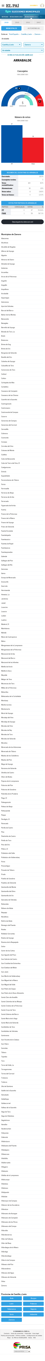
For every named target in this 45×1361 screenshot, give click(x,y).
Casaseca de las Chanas (9, 395)
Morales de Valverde (8, 739)
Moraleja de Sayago (8, 722)
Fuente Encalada (7, 531)
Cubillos (4, 455)
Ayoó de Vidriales (7, 306)
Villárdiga (4, 1252)
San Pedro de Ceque (8, 989)
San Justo (4, 972)
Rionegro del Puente (8, 925)
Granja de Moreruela (8, 578)
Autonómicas (34, 28)
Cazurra (4, 416)
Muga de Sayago (7, 764)
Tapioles (4, 1057)
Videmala (4, 1137)
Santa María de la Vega (9, 1018)
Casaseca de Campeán (9, 391)
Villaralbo (4, 1230)
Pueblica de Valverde (8, 883)
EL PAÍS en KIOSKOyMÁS (19, 1338)
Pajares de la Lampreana (10, 781)
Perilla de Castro (7, 828)
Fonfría (3, 510)
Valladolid (33, 1314)
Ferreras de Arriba (7, 497)
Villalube (4, 1197)
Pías (2, 832)
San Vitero (5, 1044)
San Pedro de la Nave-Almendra (12, 993)
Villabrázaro (5, 1141)
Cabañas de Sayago (8, 361)
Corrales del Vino (7, 446)
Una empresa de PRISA (22, 1345)
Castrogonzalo (6, 404)
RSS (34, 1338)
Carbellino (4, 387)
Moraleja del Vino (7, 717)
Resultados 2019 (31, 17)
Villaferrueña (5, 1163)
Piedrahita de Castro (8, 836)
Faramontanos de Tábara (10, 480)
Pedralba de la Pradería (9, 794)
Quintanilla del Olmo (8, 891)
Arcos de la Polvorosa (8, 277)
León (12, 1304)
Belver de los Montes (8, 315)
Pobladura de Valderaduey (10, 857)
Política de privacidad (7, 1335)
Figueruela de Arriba (8, 505)
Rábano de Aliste (7, 908)
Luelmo (3, 620)
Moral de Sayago (7, 713)
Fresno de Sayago (7, 522)
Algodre (4, 255)
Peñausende (5, 811)
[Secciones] (3, 5)
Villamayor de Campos (9, 1201)
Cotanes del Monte (7, 450)
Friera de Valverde (7, 527)
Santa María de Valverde (9, 1023)
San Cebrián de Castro (9, 959)
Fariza (3, 484)
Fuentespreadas (6, 552)
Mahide (3, 633)
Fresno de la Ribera (8, 518)
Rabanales (5, 904)
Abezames (5, 238)
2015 (17, 22)
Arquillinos (5, 289)
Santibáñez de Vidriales (9, 1031)
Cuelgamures (6, 467)
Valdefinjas (5, 1099)
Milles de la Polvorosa (8, 688)
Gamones (4, 569)
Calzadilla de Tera (7, 366)
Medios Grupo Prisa (22, 1351)
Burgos (33, 1298)
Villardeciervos (6, 1235)
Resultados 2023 (16, 17)
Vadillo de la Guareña (8, 1091)
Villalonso (4, 1188)
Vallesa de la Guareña (8, 1108)
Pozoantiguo (5, 866)
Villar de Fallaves (7, 1239)
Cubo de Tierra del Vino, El (10, 463)
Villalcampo (5, 1180)
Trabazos (4, 1078)
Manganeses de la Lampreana (11, 645)
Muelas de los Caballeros (10, 756)
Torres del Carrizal (7, 1074)
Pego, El (4, 798)
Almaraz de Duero (7, 260)
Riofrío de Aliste (6, 921)
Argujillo (4, 285)
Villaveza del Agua (7, 1273)
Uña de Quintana (7, 1086)
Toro (2, 1061)
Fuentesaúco (5, 539)
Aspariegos (5, 298)
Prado (3, 874)
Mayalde (4, 675)
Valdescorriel (5, 1103)
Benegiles (4, 323)
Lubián (3, 616)
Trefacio (4, 1082)
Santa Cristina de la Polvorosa (11, 1006)
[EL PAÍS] (12, 5)
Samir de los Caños (8, 951)
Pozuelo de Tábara (7, 870)
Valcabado (5, 1095)
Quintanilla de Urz (7, 896)
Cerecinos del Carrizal (9, 425)
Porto (3, 862)
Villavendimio (6, 1269)
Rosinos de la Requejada (9, 942)
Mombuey (4, 701)
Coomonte (4, 438)
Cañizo (3, 378)
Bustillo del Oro (6, 357)
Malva (3, 641)
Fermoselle (5, 489)
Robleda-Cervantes (8, 934)
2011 (28, 22)
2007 (39, 22)
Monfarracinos (6, 705)
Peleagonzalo (6, 802)
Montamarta (5, 709)
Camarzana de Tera (8, 370)
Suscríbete (34, 5)
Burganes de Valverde (9, 353)
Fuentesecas (5, 548)
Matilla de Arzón (6, 667)
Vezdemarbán (6, 1129)
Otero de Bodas (6, 777)
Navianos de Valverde (8, 768)
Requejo (4, 912)
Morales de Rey (6, 730)
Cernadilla (4, 429)
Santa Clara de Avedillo (9, 997)
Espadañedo (5, 476)
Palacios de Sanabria (8, 790)
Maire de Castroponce (9, 637)
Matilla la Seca (6, 671)
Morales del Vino (7, 726)
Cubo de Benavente (8, 459)
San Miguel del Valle (8, 985)
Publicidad (28, 1333)
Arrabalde (4, 294)
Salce (3, 946)
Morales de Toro (7, 734)
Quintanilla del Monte (8, 887)
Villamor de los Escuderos (10, 1205)
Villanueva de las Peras (9, 1222)
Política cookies (20, 1335)
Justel (3, 603)
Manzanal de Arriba (8, 654)
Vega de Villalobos (7, 1116)
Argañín (4, 281)
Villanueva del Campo (8, 1226)
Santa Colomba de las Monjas (11, 1002)
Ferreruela (5, 501)
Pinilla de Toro (6, 840)
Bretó (3, 336)
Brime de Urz (5, 349)
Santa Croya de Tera (8, 1010)
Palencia (33, 1304)
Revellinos (4, 917)
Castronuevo (5, 408)
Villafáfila (4, 1158)
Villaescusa (5, 1154)
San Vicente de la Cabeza (10, 1040)
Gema (3, 573)
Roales (3, 929)
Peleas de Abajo (6, 806)
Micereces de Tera (7, 684)
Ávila (11, 1298)
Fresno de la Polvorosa (9, 514)
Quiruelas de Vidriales (9, 900)
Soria (12, 1314)
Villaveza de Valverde (8, 1277)
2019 (6, 22)
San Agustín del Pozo (8, 955)
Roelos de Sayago (7, 938)
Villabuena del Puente (8, 1146)
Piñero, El (4, 849)
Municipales (11, 28)
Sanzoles (4, 1048)
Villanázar (4, 1209)
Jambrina (4, 599)
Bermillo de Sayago (8, 327)
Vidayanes (4, 1133)
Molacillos (4, 692)
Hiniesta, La (5, 595)
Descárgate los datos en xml (22, 222)
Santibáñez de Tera (8, 1027)
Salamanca (12, 1309)
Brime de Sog (6, 344)
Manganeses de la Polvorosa (11, 650)
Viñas (3, 1281)
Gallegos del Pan (7, 561)
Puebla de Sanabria (8, 879)
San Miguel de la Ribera (9, 980)
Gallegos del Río (6, 565)
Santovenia (5, 1035)
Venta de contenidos (17, 1333)
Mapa (9, 1338)
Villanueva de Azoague (9, 1213)
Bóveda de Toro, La (8, 332)
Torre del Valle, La (7, 1065)
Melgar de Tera (6, 679)
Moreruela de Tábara (8, 751)
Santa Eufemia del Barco (10, 1014)
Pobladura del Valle (8, 853)
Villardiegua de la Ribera (9, 1247)
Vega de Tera (5, 1112)
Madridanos (5, 628)
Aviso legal (35, 1333)
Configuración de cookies (34, 1335)
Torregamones (6, 1069)
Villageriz (4, 1167)
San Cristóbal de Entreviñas (10, 963)
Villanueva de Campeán (9, 1218)
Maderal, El (5, 624)
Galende (4, 556)
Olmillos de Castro (7, 773)
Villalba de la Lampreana (10, 1175)
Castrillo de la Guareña (9, 400)
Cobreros (4, 433)
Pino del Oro (5, 845)
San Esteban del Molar (9, 968)
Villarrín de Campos (8, 1260)
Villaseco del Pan (7, 1264)
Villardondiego (6, 1256)
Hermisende (5, 590)
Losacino (4, 607)
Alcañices (4, 243)
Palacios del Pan (7, 785)
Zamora (4, 1286)
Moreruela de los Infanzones (11, 747)
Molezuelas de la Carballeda (11, 696)
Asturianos (5, 302)
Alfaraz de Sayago (7, 251)
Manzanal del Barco (8, 658)
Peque (3, 815)
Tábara (3, 1052)
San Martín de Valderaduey (10, 976)
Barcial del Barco (7, 310)
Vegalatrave (5, 1120)
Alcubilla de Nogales (8, 247)
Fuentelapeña (6, 535)
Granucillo (4, 582)
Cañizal (3, 374)
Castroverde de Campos (9, 412)
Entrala (3, 472)
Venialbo (4, 1124)
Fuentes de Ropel (7, 544)
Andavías (4, 268)
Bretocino (4, 340)
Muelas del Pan (6, 760)
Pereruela (4, 823)
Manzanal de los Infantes (9, 662)
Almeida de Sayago (8, 264)
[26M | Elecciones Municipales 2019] (22, 11)
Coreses (4, 442)
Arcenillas (4, 272)
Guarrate (4, 586)
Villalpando (5, 1192)
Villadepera (5, 1150)
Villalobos (4, 1184)
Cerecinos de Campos (9, 421)
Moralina (4, 743)
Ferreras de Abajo (7, 493)
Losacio (4, 611)
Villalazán (4, 1171)
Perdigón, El (5, 819)
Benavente (5, 319)
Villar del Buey (6, 1243)
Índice (30, 1338)
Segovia (33, 1309)
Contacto (7, 1333)
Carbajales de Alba (7, 383)
